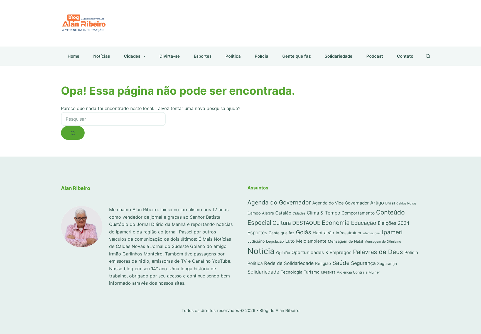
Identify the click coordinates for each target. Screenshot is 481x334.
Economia (336, 222)
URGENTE (328, 272)
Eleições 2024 (393, 223)
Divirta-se (169, 56)
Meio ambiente (311, 241)
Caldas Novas (406, 203)
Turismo (312, 272)
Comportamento (358, 213)
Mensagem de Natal (345, 241)
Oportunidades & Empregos (321, 252)
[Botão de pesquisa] (73, 133)
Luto (290, 241)
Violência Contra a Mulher (358, 272)
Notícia (261, 251)
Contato (405, 56)
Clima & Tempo (323, 213)
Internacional (371, 233)
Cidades (132, 56)
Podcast (374, 56)
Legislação (275, 241)
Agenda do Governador (279, 202)
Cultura (282, 223)
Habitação (323, 232)
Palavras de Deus (378, 251)
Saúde (341, 262)
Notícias (101, 56)
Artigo (377, 203)
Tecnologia (291, 272)
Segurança (363, 263)
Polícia (261, 56)
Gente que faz (296, 56)
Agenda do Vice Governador (340, 203)
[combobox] (113, 119)
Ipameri (392, 232)
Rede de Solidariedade (289, 263)
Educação (363, 223)
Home (73, 56)
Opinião (283, 252)
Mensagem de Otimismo (382, 241)
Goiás (303, 232)
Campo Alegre (260, 213)
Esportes (203, 56)
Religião (323, 263)
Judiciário (256, 241)
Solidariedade (338, 56)
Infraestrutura (348, 232)
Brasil (390, 203)
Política (233, 56)
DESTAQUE (306, 223)
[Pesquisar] (428, 56)
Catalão (283, 213)
